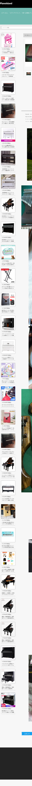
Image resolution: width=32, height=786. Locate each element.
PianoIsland (6, 3)
